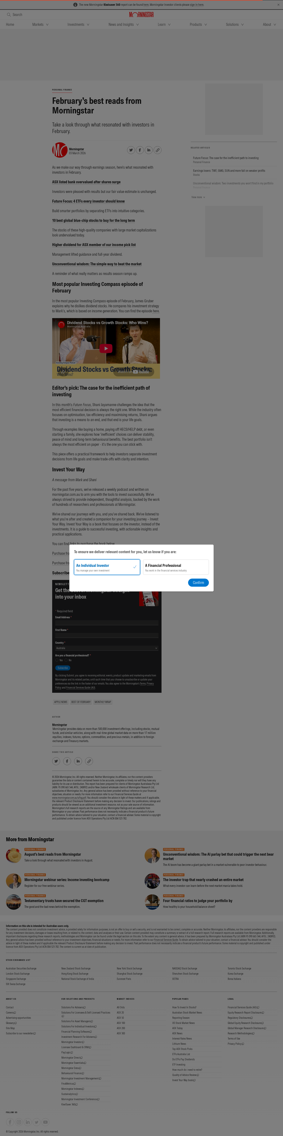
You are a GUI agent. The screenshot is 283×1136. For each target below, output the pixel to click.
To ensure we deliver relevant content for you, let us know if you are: (125, 551)
